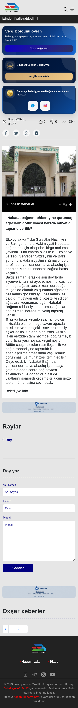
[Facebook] (33, 106)
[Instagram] (45, 106)
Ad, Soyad (9, 484)
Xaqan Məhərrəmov (26, 696)
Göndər (18, 568)
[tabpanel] (39, 407)
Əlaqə (54, 661)
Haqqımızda (31, 661)
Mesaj (7, 517)
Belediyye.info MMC (16, 688)
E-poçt (7, 501)
